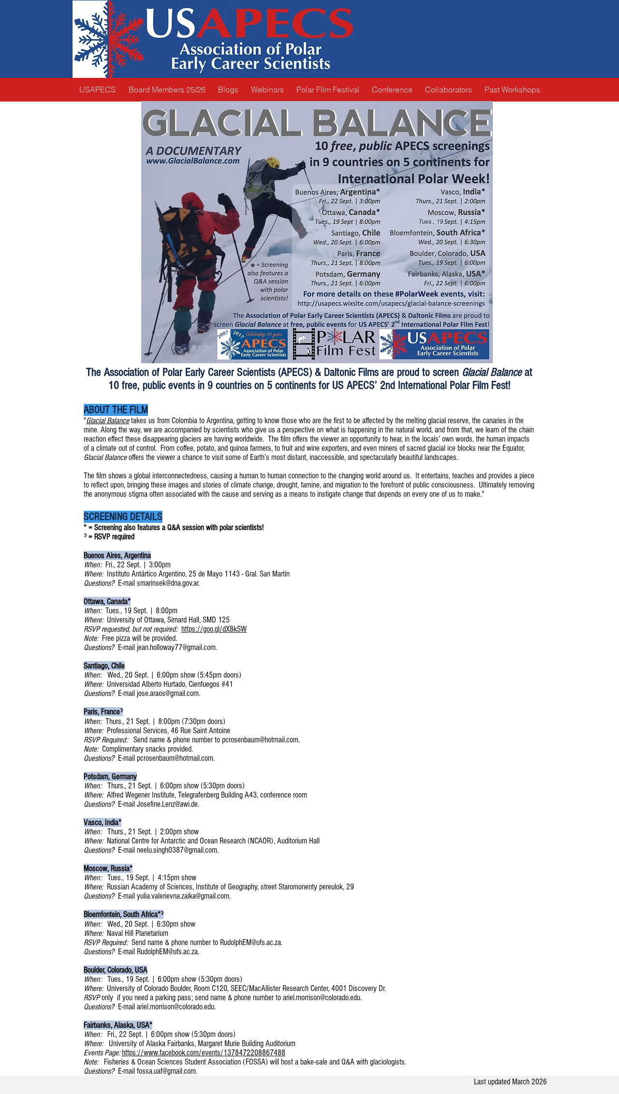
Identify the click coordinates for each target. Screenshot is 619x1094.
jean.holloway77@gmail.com (176, 647)
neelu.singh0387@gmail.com (177, 850)
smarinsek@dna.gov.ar (167, 583)
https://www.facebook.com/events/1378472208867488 (203, 1052)
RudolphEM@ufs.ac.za (250, 942)
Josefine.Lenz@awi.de (167, 804)
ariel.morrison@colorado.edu (321, 997)
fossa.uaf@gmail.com (166, 1071)
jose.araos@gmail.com (168, 693)
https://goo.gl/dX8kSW (214, 629)
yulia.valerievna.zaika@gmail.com (183, 896)
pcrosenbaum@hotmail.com (260, 739)
